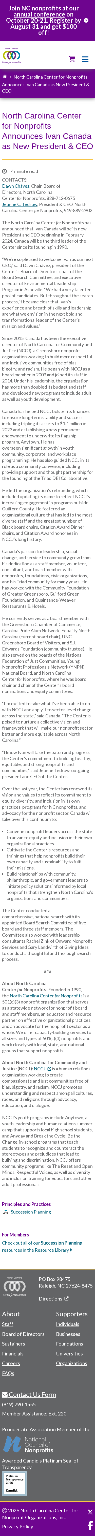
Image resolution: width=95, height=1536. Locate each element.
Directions (50, 1298)
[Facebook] (90, 1525)
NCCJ (39, 1068)
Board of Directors (23, 1334)
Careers (11, 1363)
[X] (90, 1512)
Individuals (67, 1324)
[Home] (11, 56)
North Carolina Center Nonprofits (46, 995)
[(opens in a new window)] (28, 1444)
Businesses (68, 1334)
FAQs (8, 1373)
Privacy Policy (17, 1526)
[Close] (86, 20)
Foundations (69, 1343)
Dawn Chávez (15, 186)
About (11, 1314)
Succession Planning (31, 1212)
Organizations (71, 1363)
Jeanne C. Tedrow (19, 204)
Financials (13, 1353)
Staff (7, 1324)
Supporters (72, 1314)
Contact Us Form (32, 1394)
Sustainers (13, 1343)
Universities (69, 1353)
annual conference (39, 14)
